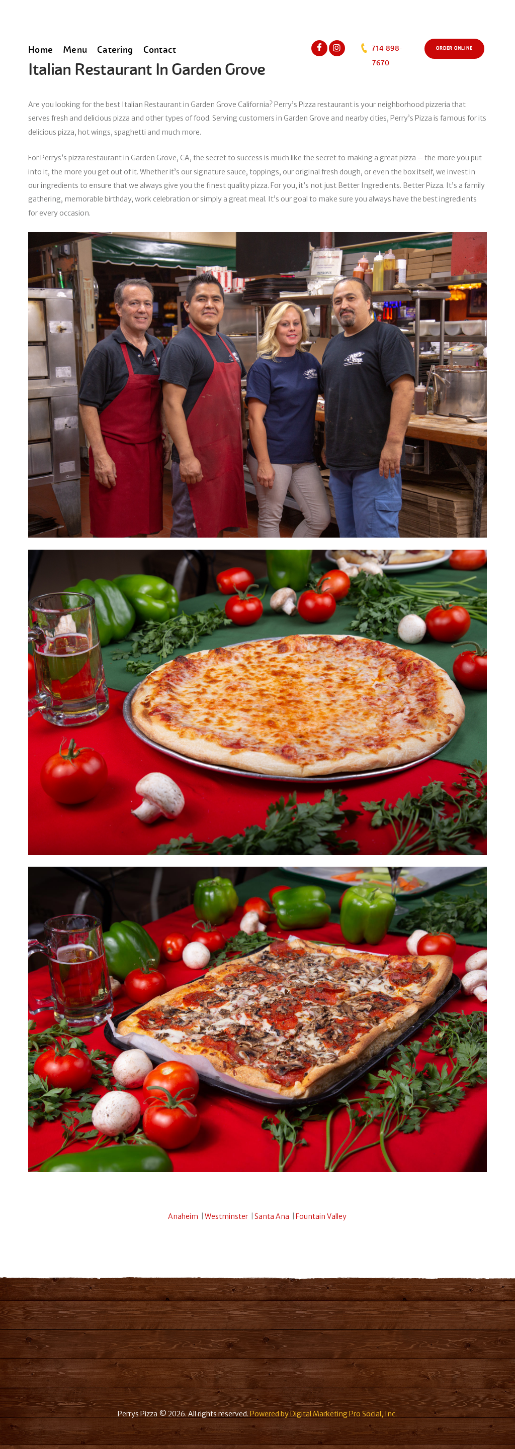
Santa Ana (271, 1216)
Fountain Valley (321, 1216)
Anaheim (183, 1216)
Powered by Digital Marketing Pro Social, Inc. (323, 1413)
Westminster (226, 1216)
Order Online (454, 48)
